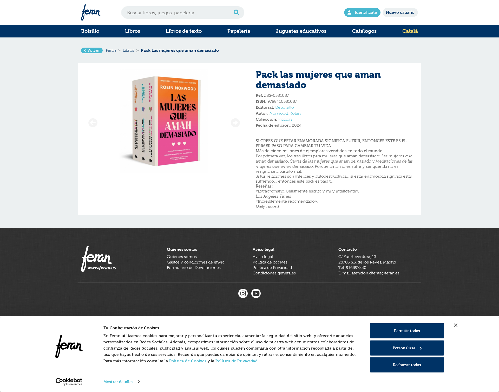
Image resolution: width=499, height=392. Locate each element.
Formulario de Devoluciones (194, 267)
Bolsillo (90, 31)
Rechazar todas (407, 364)
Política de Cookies (188, 360)
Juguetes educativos (301, 31)
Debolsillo (284, 107)
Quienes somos (182, 256)
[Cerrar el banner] (455, 325)
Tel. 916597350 (352, 267)
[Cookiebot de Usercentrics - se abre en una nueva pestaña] (69, 382)
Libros (132, 31)
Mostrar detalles (118, 381)
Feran (111, 50)
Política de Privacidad (236, 360)
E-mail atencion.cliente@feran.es (368, 273)
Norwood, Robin (285, 113)
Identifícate (366, 12)
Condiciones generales (274, 273)
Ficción (285, 119)
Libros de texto (184, 31)
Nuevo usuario (400, 12)
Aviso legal (263, 256)
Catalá (410, 31)
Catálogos (364, 31)
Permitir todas (407, 330)
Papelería (238, 31)
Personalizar (404, 347)
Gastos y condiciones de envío (196, 262)
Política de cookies (270, 262)
